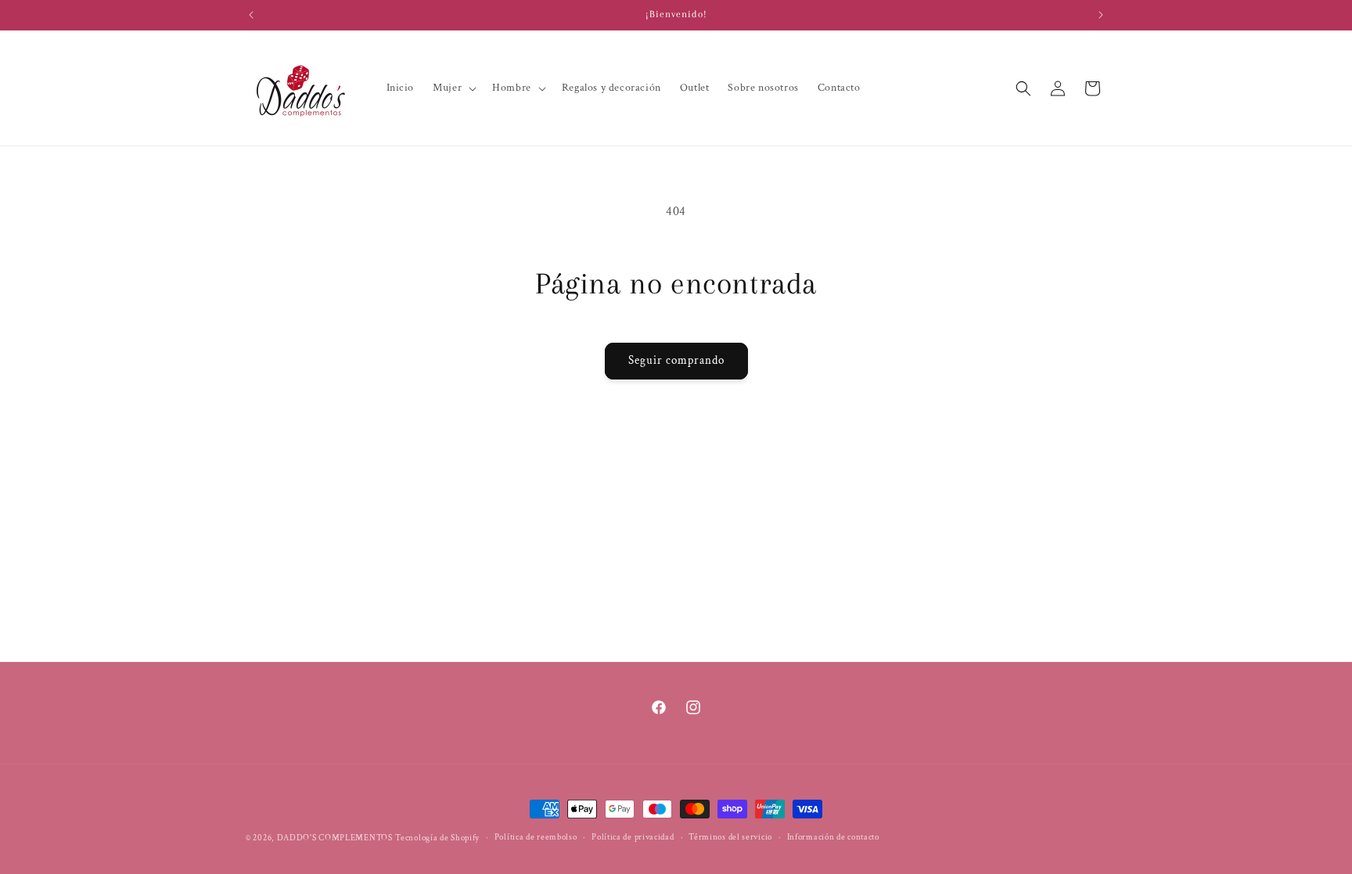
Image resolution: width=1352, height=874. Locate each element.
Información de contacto (833, 837)
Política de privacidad (633, 837)
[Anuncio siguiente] (1101, 15)
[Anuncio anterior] (251, 15)
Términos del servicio (730, 837)
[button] (453, 87)
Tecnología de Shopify (437, 838)
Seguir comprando (676, 360)
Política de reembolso (535, 837)
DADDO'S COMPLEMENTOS (335, 838)
